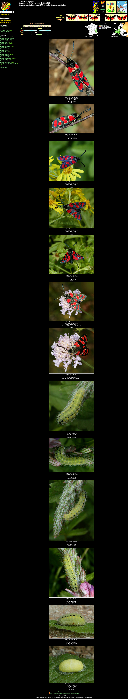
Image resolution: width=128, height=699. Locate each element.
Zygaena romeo (4, 59)
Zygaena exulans (4, 43)
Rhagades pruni (4, 33)
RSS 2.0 (51, 693)
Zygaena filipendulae (5, 46)
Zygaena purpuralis (4, 56)
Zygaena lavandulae (5, 48)
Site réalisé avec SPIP (63, 693)
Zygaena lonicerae (4, 50)
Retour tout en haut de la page (64, 691)
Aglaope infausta (4, 26)
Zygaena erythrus (4, 42)
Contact (77, 693)
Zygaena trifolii (4, 66)
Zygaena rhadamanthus (5, 58)
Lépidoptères (4, 14)
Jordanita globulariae (5, 31)
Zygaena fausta (3, 44)
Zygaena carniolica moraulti (6, 39)
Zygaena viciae (3, 67)
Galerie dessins (5, 22)
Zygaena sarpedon (4, 60)
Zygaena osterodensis (5, 55)
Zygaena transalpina (5, 62)
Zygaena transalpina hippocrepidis (8, 63)
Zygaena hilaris (4, 47)
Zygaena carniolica (4, 36)
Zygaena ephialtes (4, 40)
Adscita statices (4, 30)
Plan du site (56, 693)
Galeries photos (5, 20)
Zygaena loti (3, 51)
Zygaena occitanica (4, 54)
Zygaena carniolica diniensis (7, 38)
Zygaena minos (4, 52)
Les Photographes (72, 693)
